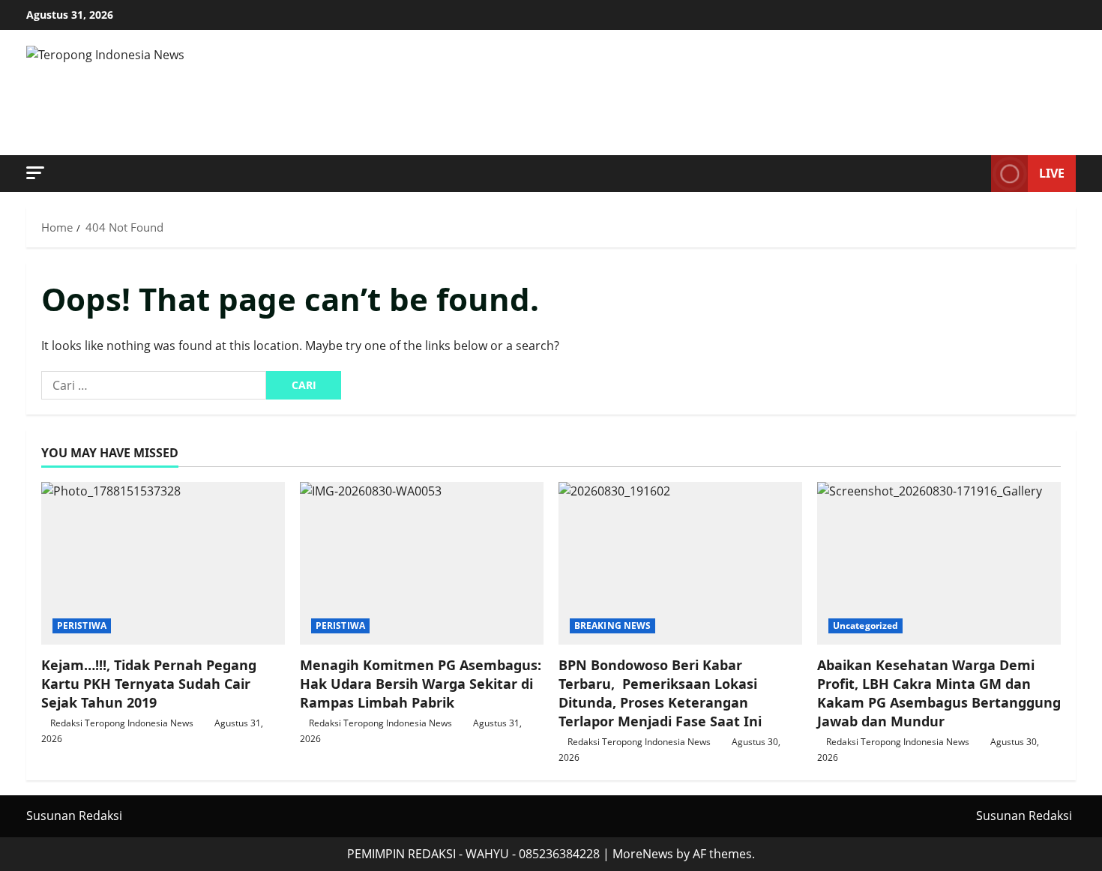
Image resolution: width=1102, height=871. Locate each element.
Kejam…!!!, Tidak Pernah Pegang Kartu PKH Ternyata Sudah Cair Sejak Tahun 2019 (148, 683)
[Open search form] (975, 174)
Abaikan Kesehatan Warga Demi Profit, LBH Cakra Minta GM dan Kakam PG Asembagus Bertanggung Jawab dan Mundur (939, 693)
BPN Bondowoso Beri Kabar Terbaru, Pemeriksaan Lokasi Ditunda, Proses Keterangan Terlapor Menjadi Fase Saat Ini (660, 693)
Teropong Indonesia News (302, 92)
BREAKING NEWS (612, 625)
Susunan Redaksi (74, 815)
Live (1052, 173)
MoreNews (642, 854)
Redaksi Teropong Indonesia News (121, 723)
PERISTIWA (81, 625)
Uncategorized (865, 625)
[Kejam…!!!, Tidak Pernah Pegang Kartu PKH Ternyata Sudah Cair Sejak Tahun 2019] (163, 563)
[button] (35, 172)
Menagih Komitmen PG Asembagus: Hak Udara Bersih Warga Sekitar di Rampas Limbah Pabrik (420, 683)
